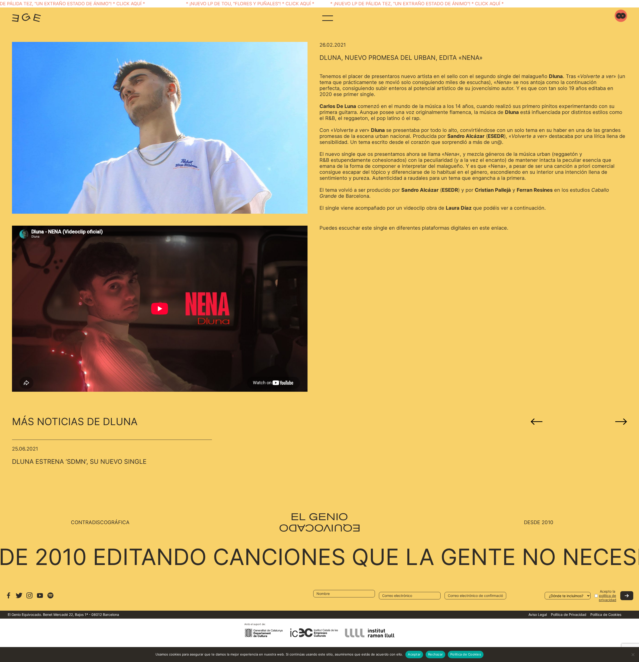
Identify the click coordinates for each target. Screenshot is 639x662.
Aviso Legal (537, 614)
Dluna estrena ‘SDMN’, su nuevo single (79, 461)
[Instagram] (29, 598)
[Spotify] (50, 598)
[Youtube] (40, 598)
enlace (499, 228)
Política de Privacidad (568, 614)
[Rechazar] (632, 654)
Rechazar (435, 654)
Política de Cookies (605, 614)
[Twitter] (19, 598)
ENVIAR (626, 595)
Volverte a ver (596, 76)
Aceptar (414, 654)
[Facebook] (8, 598)
